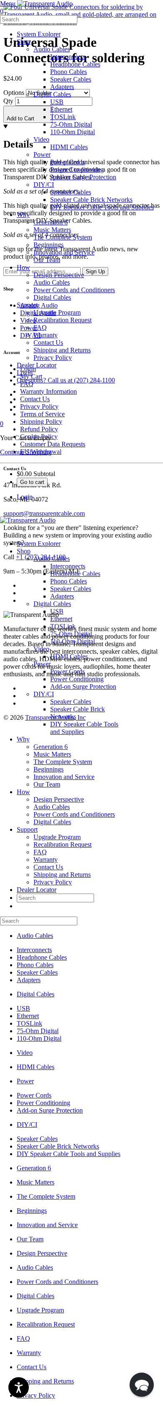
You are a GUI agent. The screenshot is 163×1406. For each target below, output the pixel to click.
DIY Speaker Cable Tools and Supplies (68, 1153)
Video (41, 648)
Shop (24, 551)
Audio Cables (51, 558)
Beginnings (48, 769)
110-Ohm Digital (72, 641)
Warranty (45, 859)
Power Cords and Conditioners (74, 814)
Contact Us (48, 867)
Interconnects (67, 566)
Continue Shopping (25, 452)
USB (57, 611)
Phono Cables (68, 581)
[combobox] (38, 19)
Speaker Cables (70, 588)
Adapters (62, 596)
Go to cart (32, 482)
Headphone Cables (75, 573)
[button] (142, 1385)
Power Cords (67, 671)
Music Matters (52, 754)
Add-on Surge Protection (83, 686)
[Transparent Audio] (44, 3)
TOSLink (63, 626)
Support (27, 829)
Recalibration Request (62, 844)
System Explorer (39, 543)
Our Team (46, 784)
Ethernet (61, 618)
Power (42, 663)
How (23, 791)
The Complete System (62, 761)
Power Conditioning (77, 679)
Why (23, 739)
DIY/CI (43, 694)
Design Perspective (58, 799)
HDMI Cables (69, 656)
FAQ (40, 852)
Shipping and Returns (62, 874)
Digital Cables (52, 603)
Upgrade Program (57, 837)
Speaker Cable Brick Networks (58, 1146)
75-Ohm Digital (71, 633)
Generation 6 (50, 746)
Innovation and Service (63, 776)
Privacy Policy (52, 882)
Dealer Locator (36, 889)
